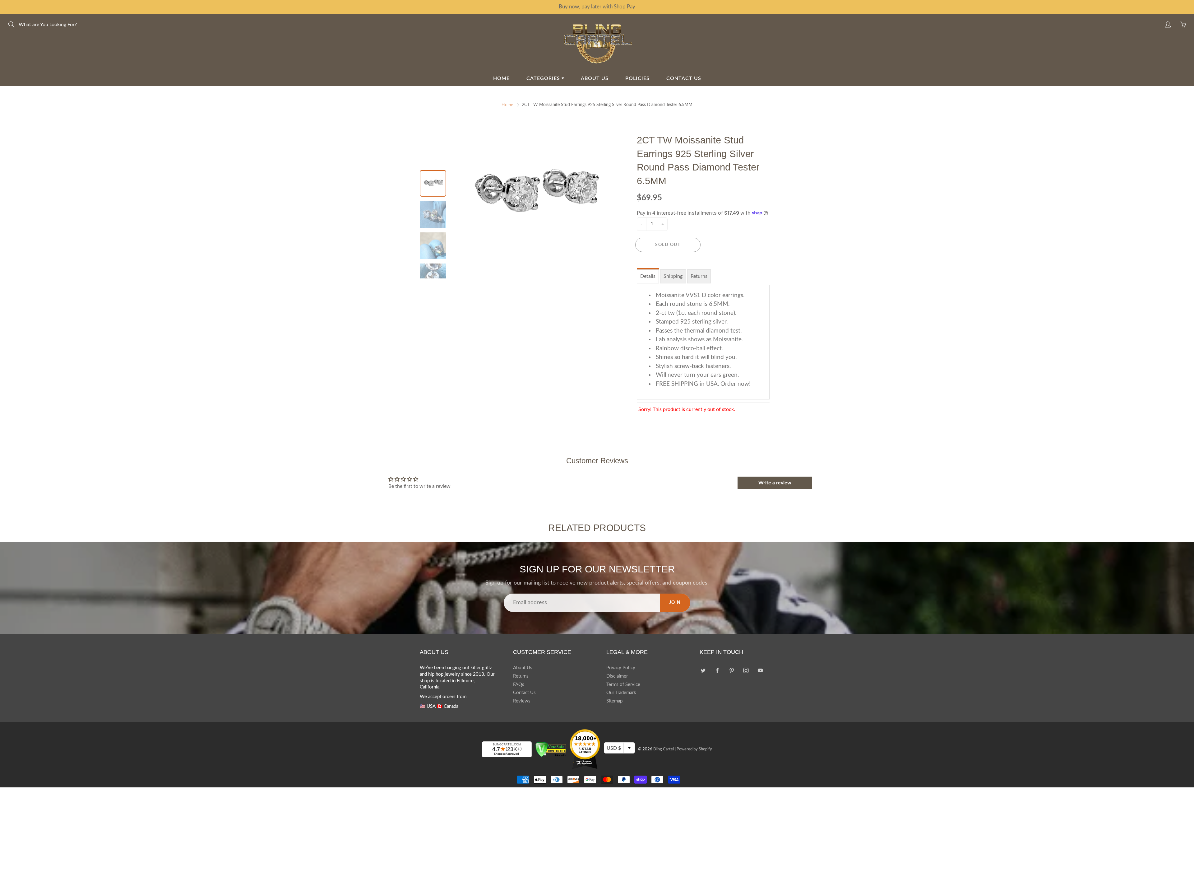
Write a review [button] (774, 482)
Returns (700, 276)
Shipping (674, 276)
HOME (498, 78)
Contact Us (524, 692)
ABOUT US (594, 78)
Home (505, 104)
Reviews (522, 701)
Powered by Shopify (695, 749)
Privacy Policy (621, 667)
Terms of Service (623, 684)
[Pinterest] (731, 670)
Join (675, 602)
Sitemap (614, 701)
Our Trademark (621, 692)
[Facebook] (717, 670)
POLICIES (638, 78)
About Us (522, 667)
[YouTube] (760, 670)
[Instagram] (745, 670)
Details (648, 276)
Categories (542, 78)
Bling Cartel (662, 749)
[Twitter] (702, 670)
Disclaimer (617, 676)
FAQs (519, 684)
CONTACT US (686, 78)
